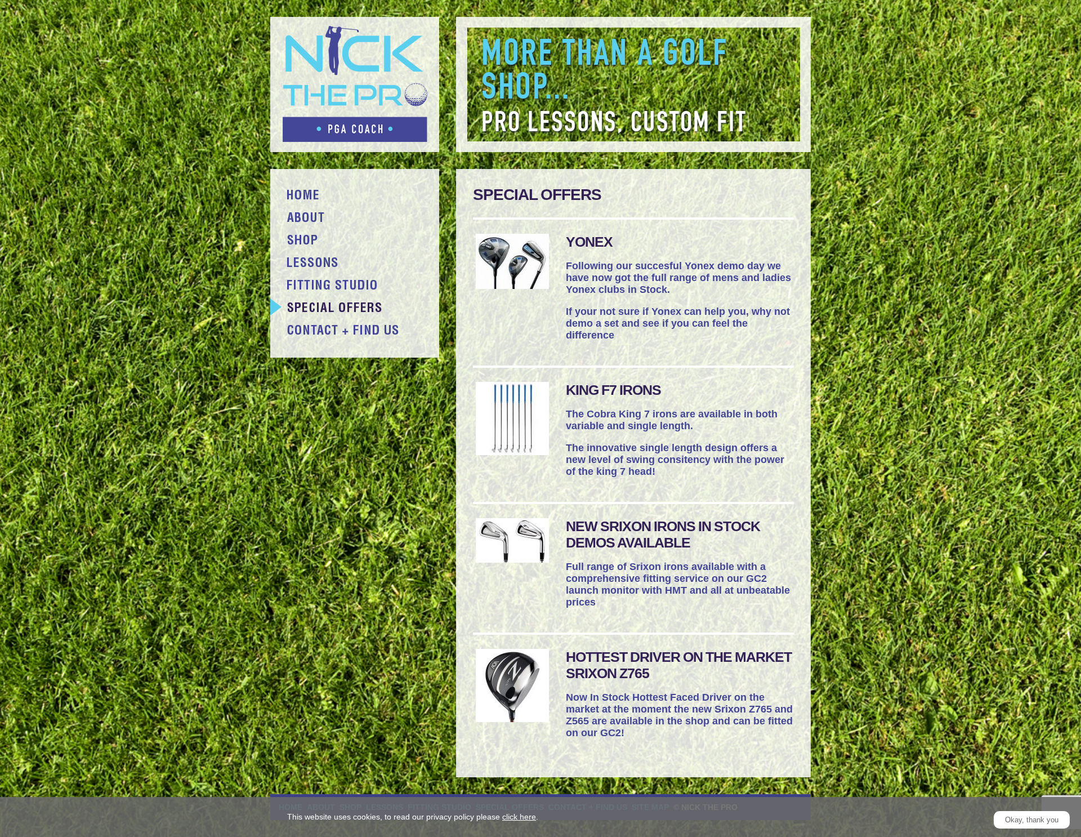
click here (519, 816)
